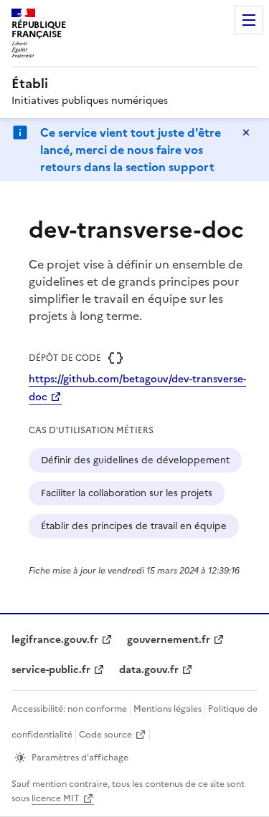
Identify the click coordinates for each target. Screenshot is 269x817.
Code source (105, 734)
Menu (249, 20)
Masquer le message (246, 132)
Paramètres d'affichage (80, 757)
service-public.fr (50, 669)
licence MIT (56, 798)
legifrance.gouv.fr (54, 639)
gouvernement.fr (168, 639)
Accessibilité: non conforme (69, 708)
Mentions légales (167, 708)
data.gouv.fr (149, 669)
